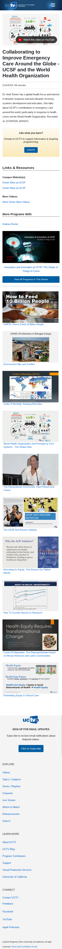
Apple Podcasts (11, 927)
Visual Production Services (17, 869)
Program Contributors (14, 856)
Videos (6, 772)
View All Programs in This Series (31, 279)
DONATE (31, 150)
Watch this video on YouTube (36, 40)
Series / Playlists (11, 786)
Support (6, 862)
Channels (7, 793)
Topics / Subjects (11, 779)
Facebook (7, 911)
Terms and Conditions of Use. (24, 947)
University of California (14, 876)
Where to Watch (11, 807)
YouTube (7, 919)
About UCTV (9, 842)
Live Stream (9, 800)
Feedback (7, 903)
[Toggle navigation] (52, 5)
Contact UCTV (10, 897)
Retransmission (11, 814)
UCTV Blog (8, 849)
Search (6, 820)
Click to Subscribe (31, 748)
